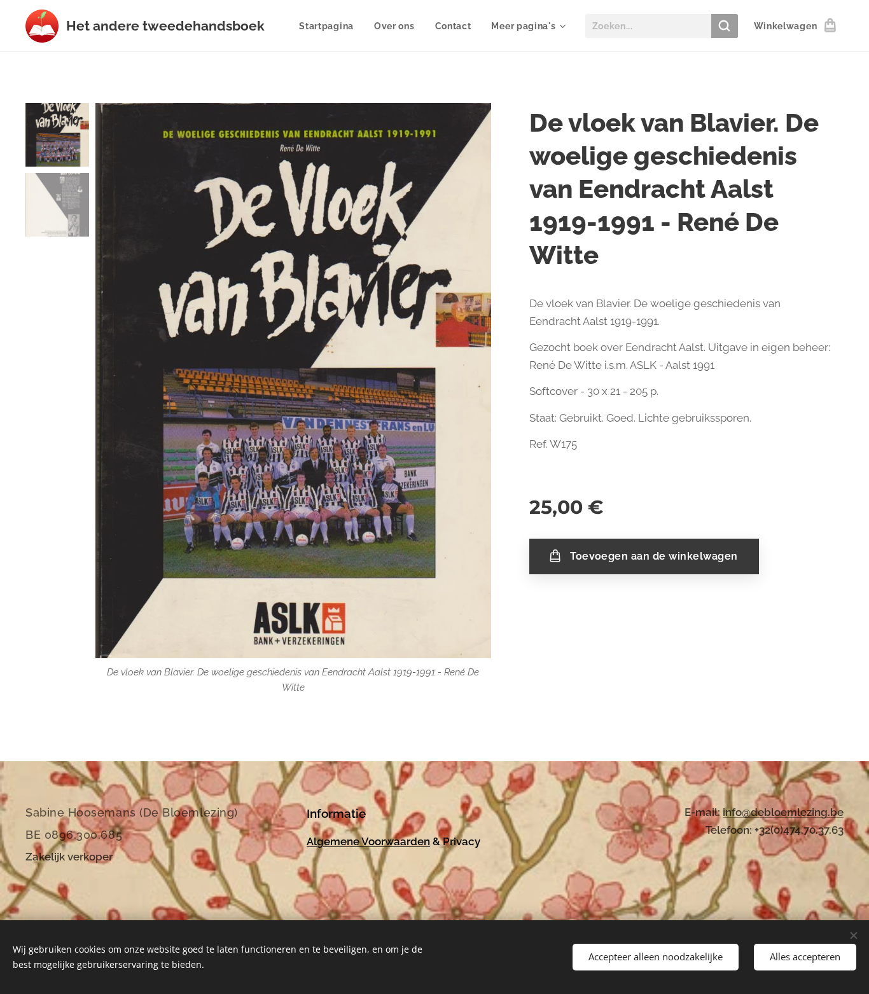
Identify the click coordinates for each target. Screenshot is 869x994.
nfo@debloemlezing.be (784, 812)
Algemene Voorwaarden (368, 841)
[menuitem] (330, 26)
